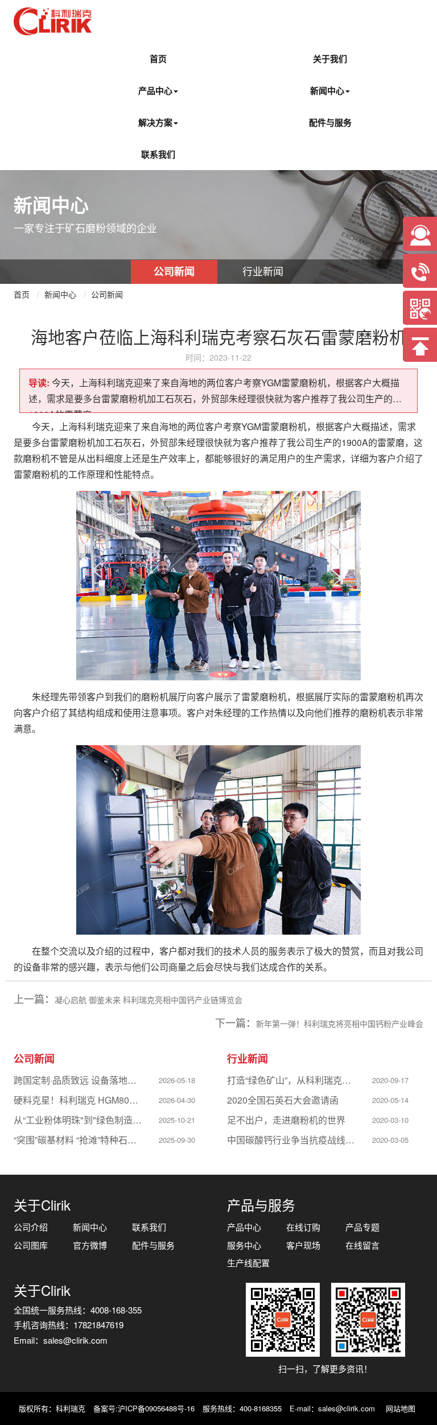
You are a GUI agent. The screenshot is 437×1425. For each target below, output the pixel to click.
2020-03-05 (390, 1139)
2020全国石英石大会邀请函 (283, 1099)
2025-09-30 (177, 1139)
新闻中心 (327, 90)
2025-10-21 (177, 1119)
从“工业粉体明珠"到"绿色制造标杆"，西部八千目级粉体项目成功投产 (78, 1119)
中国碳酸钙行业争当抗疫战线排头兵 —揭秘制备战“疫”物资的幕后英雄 (292, 1139)
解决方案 (155, 122)
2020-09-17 (390, 1080)
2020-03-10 (390, 1119)
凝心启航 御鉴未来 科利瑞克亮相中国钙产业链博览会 (148, 999)
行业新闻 (262, 270)
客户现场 (303, 1245)
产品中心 (155, 90)
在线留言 (362, 1245)
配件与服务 (330, 122)
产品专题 (362, 1227)
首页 (158, 58)
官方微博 (90, 1245)
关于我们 (330, 58)
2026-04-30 (177, 1099)
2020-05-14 (390, 1099)
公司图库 (31, 1245)
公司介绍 (31, 1227)
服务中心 (244, 1245)
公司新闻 (174, 271)
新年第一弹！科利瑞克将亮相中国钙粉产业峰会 (339, 1023)
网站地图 (400, 1408)
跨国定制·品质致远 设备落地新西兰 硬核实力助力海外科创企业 (78, 1080)
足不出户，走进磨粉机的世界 (286, 1119)
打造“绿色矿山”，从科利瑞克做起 (292, 1080)
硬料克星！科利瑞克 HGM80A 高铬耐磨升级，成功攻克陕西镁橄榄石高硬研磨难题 (78, 1099)
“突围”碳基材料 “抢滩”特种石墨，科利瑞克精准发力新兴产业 (78, 1139)
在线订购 (303, 1227)
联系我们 (158, 154)
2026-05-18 (177, 1080)
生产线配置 (248, 1263)
